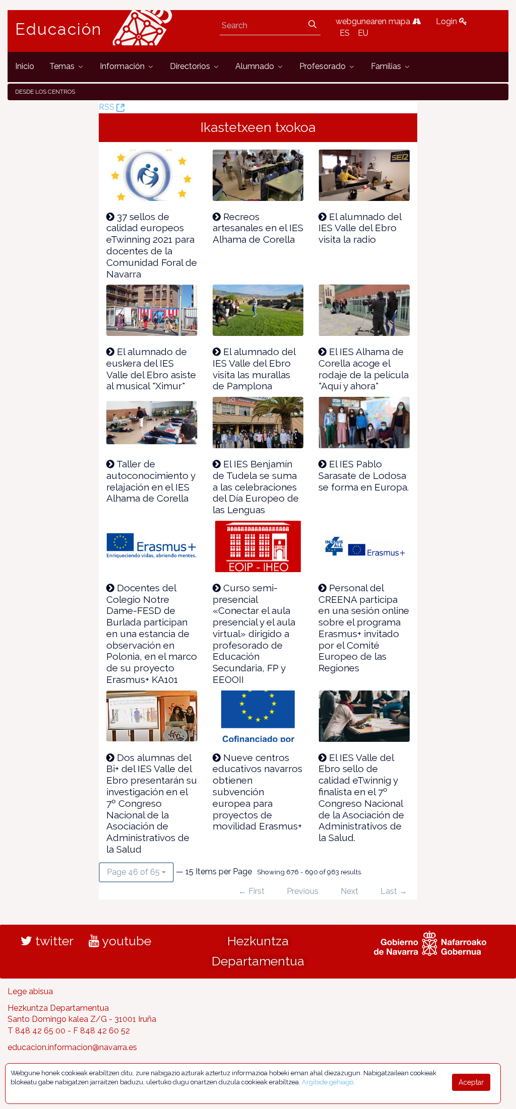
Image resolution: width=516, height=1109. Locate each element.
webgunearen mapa (374, 21)
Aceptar (471, 1082)
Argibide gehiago (327, 1082)
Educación (58, 29)
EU (363, 33)
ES (345, 33)
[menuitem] (25, 67)
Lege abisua (30, 991)
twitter (53, 940)
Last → (393, 891)
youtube (125, 940)
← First (251, 891)
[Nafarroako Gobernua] (430, 941)
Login (447, 21)
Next (349, 891)
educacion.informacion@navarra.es (72, 1047)
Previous (302, 891)
